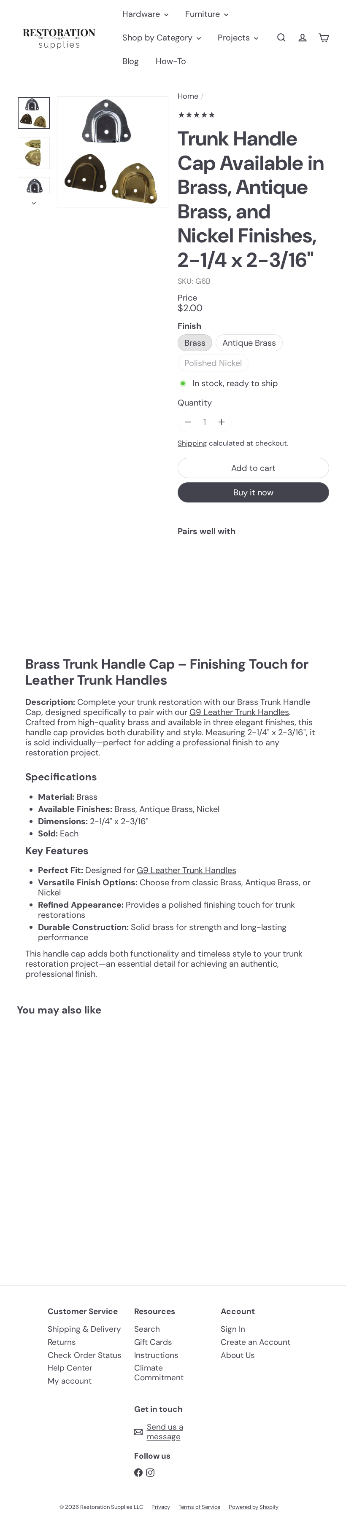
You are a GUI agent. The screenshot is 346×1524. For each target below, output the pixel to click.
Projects (235, 37)
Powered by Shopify (253, 1507)
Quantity (195, 403)
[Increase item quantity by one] (221, 422)
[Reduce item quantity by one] (188, 422)
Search (147, 1329)
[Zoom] (112, 152)
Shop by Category (158, 37)
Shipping (192, 443)
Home (188, 96)
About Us (238, 1355)
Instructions (156, 1355)
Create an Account (255, 1342)
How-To (171, 61)
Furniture (203, 13)
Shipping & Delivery (84, 1329)
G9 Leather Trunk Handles (239, 712)
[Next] (34, 200)
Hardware (142, 13)
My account (70, 1381)
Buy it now (253, 492)
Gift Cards (153, 1342)
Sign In (233, 1329)
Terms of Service (199, 1507)
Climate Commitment (159, 1373)
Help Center (70, 1368)
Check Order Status (85, 1355)
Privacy (160, 1507)
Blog (130, 61)
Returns (62, 1342)
